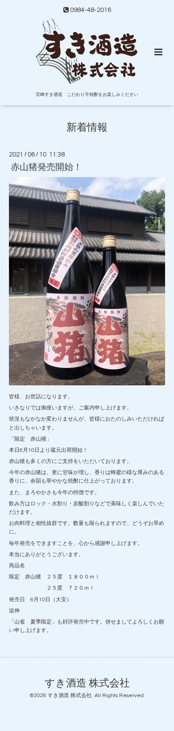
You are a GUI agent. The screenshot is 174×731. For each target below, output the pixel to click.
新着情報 (87, 128)
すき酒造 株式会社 (87, 683)
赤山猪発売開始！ (46, 167)
